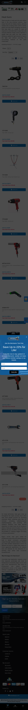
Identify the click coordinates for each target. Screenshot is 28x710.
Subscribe (14, 372)
